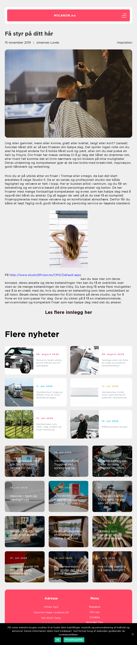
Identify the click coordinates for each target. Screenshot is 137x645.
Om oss (95, 612)
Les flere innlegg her (68, 312)
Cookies (95, 617)
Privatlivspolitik (74, 639)
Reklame (94, 607)
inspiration (124, 42)
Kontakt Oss (94, 622)
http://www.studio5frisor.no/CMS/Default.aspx (45, 275)
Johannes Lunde (47, 42)
